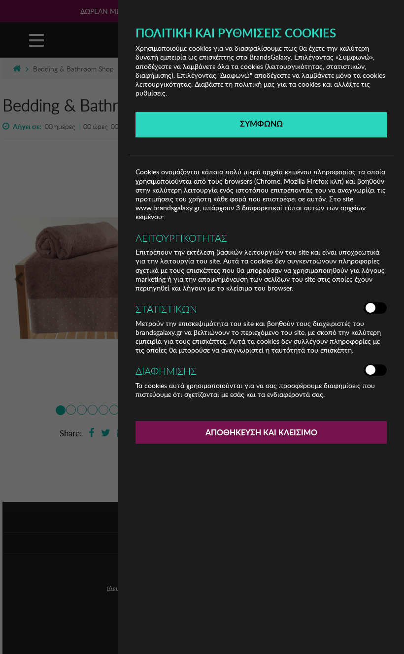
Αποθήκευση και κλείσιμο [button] (261, 432)
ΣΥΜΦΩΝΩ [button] (261, 123)
